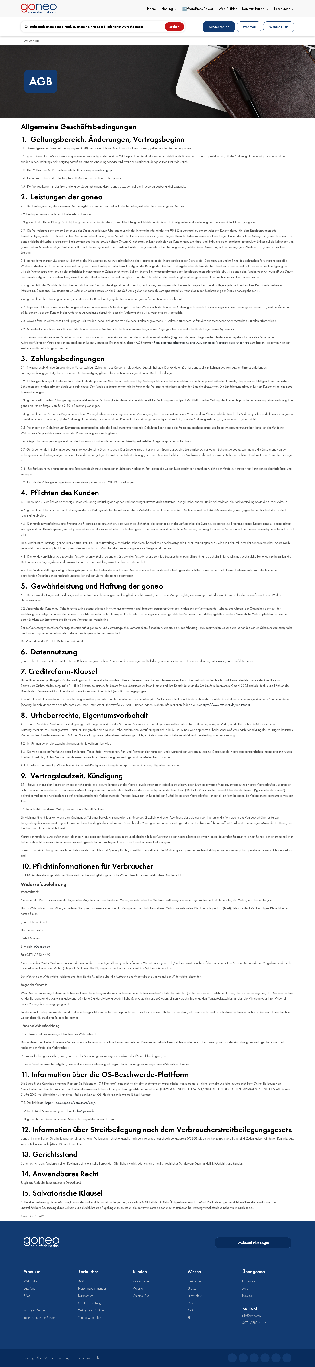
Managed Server (34, 1310)
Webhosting (31, 1281)
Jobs (245, 1288)
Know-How (195, 1296)
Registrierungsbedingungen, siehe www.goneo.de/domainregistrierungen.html (201, 342)
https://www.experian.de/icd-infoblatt (227, 705)
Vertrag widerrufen (89, 1317)
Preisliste (247, 1296)
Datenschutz (85, 1296)
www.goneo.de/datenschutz (236, 661)
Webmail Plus (278, 27)
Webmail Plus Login (253, 1242)
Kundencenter (219, 27)
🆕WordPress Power (197, 8)
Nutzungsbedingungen (92, 1288)
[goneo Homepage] (41, 1241)
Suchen (174, 26)
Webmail (249, 27)
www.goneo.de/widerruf (169, 963)
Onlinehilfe (194, 1281)
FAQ (191, 1303)
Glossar (192, 1288)
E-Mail (28, 1296)
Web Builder (228, 8)
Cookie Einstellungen (91, 1303)
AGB (81, 1281)
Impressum (248, 1281)
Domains (29, 1303)
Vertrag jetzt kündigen (91, 1310)
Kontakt (192, 1310)
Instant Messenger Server (39, 1317)
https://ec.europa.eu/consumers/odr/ (70, 1103)
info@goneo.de (40, 946)
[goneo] (39, 9)
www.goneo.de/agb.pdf (98, 170)
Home (151, 8)
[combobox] (103, 26)
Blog (190, 1317)
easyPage (30, 1288)
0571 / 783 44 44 (254, 1323)
